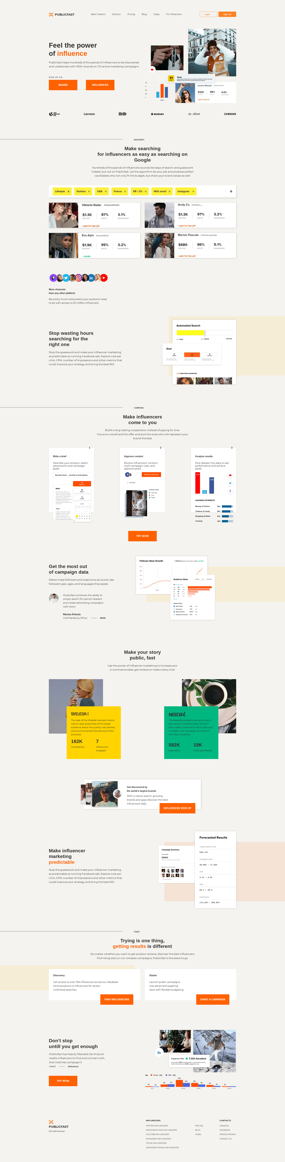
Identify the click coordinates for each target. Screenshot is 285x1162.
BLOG (197, 1130)
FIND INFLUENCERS (116, 999)
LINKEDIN (224, 1126)
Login (207, 14)
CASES (198, 1134)
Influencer (100, 85)
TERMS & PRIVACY (228, 1134)
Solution (116, 14)
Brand (63, 85)
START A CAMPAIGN (212, 999)
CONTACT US (226, 1139)
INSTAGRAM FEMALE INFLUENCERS (162, 1148)
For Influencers (174, 14)
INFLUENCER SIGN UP (177, 808)
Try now (142, 536)
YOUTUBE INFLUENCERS (157, 1134)
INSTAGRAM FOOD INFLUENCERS (161, 1130)
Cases (156, 14)
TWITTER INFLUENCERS (157, 1126)
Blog (144, 14)
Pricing (131, 14)
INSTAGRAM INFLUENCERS (158, 1139)
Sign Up (227, 14)
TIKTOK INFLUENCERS (156, 1143)
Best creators (98, 14)
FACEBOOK (225, 1130)
